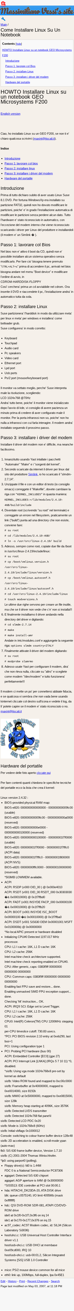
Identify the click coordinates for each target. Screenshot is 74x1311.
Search (55, 1281)
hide (18, 44)
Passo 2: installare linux (20, 168)
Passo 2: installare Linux (19, 71)
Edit (3, 1281)
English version (10, 113)
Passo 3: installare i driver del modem (27, 77)
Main (4, 24)
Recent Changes (37, 1281)
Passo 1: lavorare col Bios (20, 66)
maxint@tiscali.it (44, 138)
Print (22, 1281)
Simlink (33, 474)
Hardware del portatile (17, 82)
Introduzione (12, 60)
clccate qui (44, 772)
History (12, 1281)
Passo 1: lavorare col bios (21, 163)
